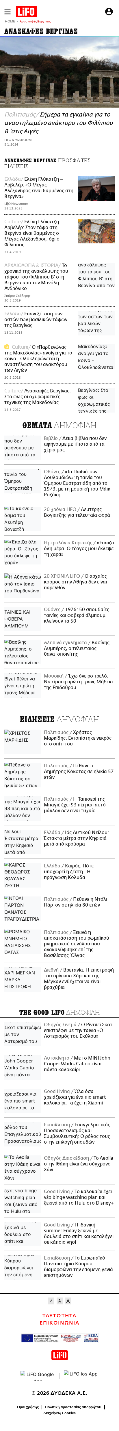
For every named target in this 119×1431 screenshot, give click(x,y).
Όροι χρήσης (28, 1407)
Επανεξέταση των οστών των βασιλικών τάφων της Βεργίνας (35, 319)
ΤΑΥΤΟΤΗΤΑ (59, 1316)
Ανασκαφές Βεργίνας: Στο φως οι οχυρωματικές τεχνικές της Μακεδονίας (37, 396)
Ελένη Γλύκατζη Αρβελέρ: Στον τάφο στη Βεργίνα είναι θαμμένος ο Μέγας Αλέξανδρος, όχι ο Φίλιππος (32, 233)
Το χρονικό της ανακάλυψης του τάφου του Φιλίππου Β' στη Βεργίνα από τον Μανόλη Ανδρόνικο (36, 277)
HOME (10, 21)
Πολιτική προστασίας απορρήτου (73, 1407)
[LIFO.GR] (26, 12)
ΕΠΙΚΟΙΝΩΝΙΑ (59, 1323)
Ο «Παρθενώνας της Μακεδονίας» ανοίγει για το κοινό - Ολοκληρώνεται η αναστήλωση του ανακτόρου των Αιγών (38, 359)
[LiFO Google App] (38, 1376)
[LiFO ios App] (81, 1376)
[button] (7, 11)
